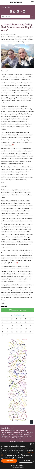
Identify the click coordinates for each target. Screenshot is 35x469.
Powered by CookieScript (17, 467)
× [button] (33, 443)
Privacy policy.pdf (14, 441)
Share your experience (18, 310)
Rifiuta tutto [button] (26, 461)
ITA (2, 7)
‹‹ (11, 315)
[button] (17, 465)
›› (23, 315)
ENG (9, 7)
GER (6, 7)
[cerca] (32, 16)
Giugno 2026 (17, 315)
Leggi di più (31, 452)
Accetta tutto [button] (9, 461)
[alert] (17, 455)
